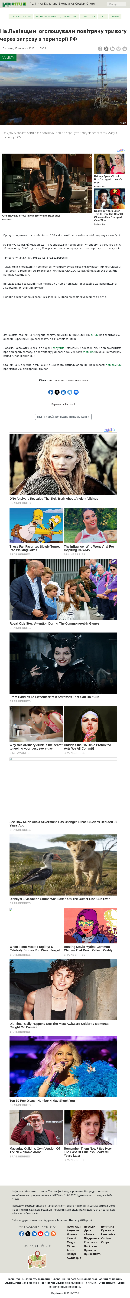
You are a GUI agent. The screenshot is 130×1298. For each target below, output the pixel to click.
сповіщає (88, 352)
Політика (36, 3)
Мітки (71, 1246)
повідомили (114, 365)
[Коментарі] (124, 48)
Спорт (90, 3)
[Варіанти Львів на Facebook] (21, 1233)
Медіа (71, 1242)
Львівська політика (21, 16)
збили (95, 335)
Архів (70, 1250)
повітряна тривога (78, 380)
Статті (103, 16)
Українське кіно (68, 16)
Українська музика (46, 16)
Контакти (90, 1242)
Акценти (73, 1230)
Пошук (71, 1254)
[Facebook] (100, 48)
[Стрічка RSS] (53, 1233)
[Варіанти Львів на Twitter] (27, 1233)
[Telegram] (118, 48)
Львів (49, 380)
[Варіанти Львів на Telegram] (46, 1233)
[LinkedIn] (112, 48)
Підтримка (91, 1238)
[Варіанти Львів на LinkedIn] (34, 1233)
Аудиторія (74, 1258)
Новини (115, 16)
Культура (51, 3)
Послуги (89, 1226)
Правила (90, 1250)
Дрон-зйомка (89, 1232)
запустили (59, 348)
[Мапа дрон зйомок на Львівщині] (37, 1260)
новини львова (60, 380)
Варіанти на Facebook (63, 404)
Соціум (80, 3)
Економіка (66, 3)
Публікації (74, 1226)
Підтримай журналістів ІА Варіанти (63, 417)
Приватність (92, 1254)
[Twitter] (106, 48)
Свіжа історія (88, 16)
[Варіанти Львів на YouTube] (40, 1233)
